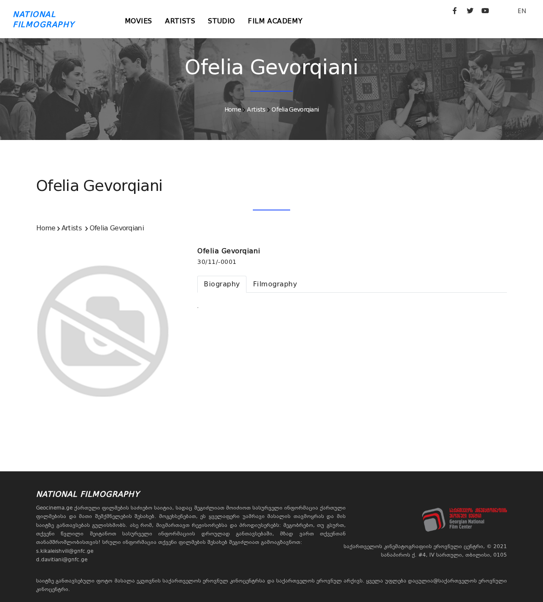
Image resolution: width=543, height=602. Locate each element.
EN (522, 11)
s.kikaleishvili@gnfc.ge (64, 551)
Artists (180, 21)
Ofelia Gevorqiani (295, 109)
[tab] (221, 284)
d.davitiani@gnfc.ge (61, 560)
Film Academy (275, 21)
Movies (139, 21)
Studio (221, 21)
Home (232, 109)
